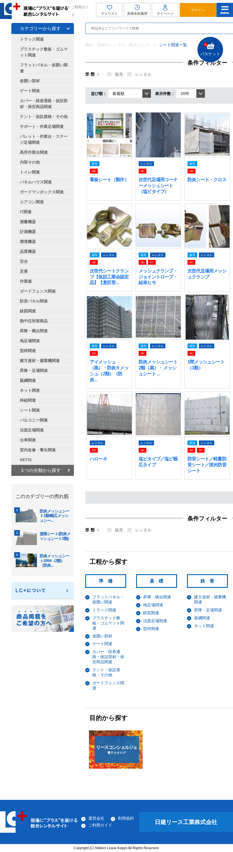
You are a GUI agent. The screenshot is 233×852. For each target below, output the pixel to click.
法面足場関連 (155, 620)
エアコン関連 (32, 202)
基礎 (159, 580)
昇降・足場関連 (208, 610)
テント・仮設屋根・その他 (106, 672)
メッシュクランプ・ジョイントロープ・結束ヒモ (158, 276)
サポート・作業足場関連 (42, 126)
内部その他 (30, 162)
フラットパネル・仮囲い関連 (108, 599)
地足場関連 (153, 605)
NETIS (26, 459)
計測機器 (28, 231)
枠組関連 (28, 400)
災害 (24, 271)
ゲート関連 (102, 643)
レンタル (143, 74)
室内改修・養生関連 (38, 450)
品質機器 (28, 251)
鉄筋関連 (151, 613)
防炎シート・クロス (207, 179)
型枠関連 (151, 628)
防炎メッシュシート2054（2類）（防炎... (54, 561)
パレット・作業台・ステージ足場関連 (44, 139)
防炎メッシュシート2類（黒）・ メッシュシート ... (158, 367)
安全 (24, 261)
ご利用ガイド (79, 10)
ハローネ (98, 458)
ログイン (198, 10)
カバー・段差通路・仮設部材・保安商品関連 (108, 656)
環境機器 (28, 241)
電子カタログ (116, 749)
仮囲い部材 (102, 636)
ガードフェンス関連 (38, 291)
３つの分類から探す (40, 470)
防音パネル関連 (34, 301)
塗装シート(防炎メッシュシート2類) (55, 536)
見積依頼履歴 (137, 14)
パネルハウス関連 (36, 182)
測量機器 (28, 221)
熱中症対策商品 (34, 321)
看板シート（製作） (109, 179)
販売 (119, 74)
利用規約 (126, 818)
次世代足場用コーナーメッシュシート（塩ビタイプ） (158, 185)
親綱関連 (202, 618)
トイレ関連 (30, 172)
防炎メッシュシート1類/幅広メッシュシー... (54, 516)
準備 (108, 580)
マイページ (165, 14)
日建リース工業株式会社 (186, 822)
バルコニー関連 (34, 420)
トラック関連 (104, 610)
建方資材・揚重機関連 (40, 360)
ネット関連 (204, 626)
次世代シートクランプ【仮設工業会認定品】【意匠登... (109, 276)
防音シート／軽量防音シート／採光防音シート (207, 464)
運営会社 (96, 818)
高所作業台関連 (34, 152)
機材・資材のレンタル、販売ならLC (117, 45)
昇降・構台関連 (157, 597)
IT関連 (26, 211)
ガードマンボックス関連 (42, 192)
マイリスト (109, 14)
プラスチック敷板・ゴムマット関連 (108, 623)
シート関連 (30, 410)
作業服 (26, 281)
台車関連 (28, 440)
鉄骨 (210, 580)
